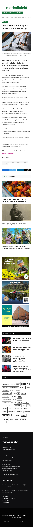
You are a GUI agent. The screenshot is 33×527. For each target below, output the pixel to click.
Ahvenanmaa (6, 384)
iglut (4, 162)
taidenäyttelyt (6, 415)
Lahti (19, 396)
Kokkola (14, 393)
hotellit (28, 387)
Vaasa (16, 419)
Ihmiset (19, 515)
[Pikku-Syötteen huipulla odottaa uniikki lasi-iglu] (16, 41)
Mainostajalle (18, 12)
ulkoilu (11, 419)
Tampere (15, 415)
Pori (29, 405)
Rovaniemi (24, 408)
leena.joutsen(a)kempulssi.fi (9, 457)
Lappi (14, 399)
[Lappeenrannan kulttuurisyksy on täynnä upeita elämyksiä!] (6, 340)
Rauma (10, 408)
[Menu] (3, 8)
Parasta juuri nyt (19, 513)
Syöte (25, 162)
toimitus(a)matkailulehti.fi (8, 449)
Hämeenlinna (6, 390)
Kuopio (23, 393)
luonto (19, 399)
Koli (19, 393)
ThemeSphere (25, 522)
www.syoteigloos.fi (8, 153)
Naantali (11, 405)
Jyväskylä (18, 390)
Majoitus (5, 21)
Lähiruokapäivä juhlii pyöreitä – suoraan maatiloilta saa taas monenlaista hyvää (22, 349)
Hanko (17, 384)
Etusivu (3, 17)
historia (22, 387)
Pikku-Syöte (10, 162)
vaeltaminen (23, 419)
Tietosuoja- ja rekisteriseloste (10, 474)
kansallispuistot (7, 393)
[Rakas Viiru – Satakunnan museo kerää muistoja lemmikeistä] (16, 212)
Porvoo (5, 408)
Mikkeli (20, 402)
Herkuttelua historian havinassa (10, 387)
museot (26, 402)
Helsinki (25, 383)
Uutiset (7, 17)
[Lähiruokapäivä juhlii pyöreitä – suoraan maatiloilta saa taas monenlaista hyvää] (16, 189)
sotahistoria (19, 411)
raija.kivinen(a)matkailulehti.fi (9, 468)
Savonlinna (11, 411)
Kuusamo (5, 396)
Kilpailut (26, 515)
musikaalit (5, 405)
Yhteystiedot (16, 517)
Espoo (13, 384)
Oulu (24, 405)
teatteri (23, 415)
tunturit (5, 164)
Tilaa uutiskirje (7, 12)
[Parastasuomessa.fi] (17, 7)
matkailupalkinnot (6, 402)
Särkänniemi (27, 411)
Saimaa (4, 411)
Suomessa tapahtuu (8, 515)
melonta (14, 402)
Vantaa (4, 422)
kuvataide (13, 396)
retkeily (16, 408)
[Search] (30, 8)
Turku (5, 419)
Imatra (11, 390)
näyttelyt (17, 405)
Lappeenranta (7, 399)
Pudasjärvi (19, 162)
